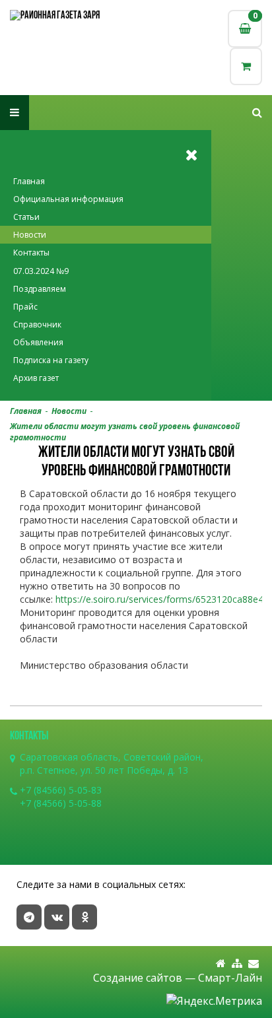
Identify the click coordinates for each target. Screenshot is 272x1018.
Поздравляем (39, 288)
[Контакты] (253, 963)
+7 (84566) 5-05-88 (61, 803)
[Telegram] (29, 917)
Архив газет (36, 378)
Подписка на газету (50, 360)
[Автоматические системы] (73, 16)
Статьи (26, 216)
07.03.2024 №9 (41, 271)
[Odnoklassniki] (84, 917)
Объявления (38, 342)
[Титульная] (221, 963)
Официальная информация (68, 199)
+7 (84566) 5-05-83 (61, 790)
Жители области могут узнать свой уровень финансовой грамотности (125, 432)
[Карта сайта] (237, 963)
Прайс (25, 306)
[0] (246, 66)
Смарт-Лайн (230, 977)
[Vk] (56, 917)
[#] (257, 112)
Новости (29, 234)
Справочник (37, 324)
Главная (29, 181)
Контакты (31, 252)
